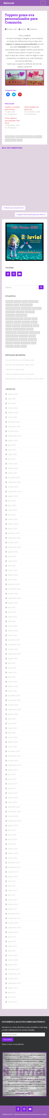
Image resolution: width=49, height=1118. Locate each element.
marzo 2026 (12, 408)
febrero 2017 (13, 904)
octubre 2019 (13, 760)
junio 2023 (12, 556)
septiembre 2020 (14, 709)
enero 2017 (12, 909)
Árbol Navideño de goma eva (31, 108)
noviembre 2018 (14, 811)
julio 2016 (12, 937)
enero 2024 (12, 528)
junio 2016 (12, 941)
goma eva (38, 137)
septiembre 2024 (14, 491)
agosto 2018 (13, 825)
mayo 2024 (12, 510)
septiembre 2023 (14, 547)
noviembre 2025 (14, 426)
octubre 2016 (13, 923)
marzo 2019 (12, 793)
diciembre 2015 (14, 969)
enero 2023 (12, 579)
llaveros (30, 329)
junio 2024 (12, 505)
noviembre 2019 (14, 756)
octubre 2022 (13, 593)
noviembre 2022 (14, 589)
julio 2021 (12, 663)
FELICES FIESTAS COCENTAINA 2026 (19, 360)
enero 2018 (12, 858)
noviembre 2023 (14, 538)
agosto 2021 (13, 658)
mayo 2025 (12, 454)
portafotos (23, 339)
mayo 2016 (12, 946)
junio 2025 (12, 450)
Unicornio (9, 346)
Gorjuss (34, 322)
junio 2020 (12, 723)
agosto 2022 (13, 603)
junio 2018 (12, 835)
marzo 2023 (12, 570)
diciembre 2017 (14, 862)
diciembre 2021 (14, 640)
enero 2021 (12, 691)
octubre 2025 (13, 431)
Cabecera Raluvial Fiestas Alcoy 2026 (19, 374)
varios (19, 140)
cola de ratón (26, 308)
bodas (25, 301)
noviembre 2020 (14, 700)
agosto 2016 (13, 932)
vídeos (23, 346)
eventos (27, 319)
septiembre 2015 (14, 983)
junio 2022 (12, 612)
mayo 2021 (12, 672)
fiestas (34, 319)
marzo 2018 (12, 849)
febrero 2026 (13, 412)
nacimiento (23, 336)
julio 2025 (12, 445)
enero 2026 (12, 417)
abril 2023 (12, 566)
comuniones (10, 137)
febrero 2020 (13, 742)
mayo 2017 (12, 890)
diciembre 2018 (14, 807)
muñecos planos (11, 336)
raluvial (23, 29)
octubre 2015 (13, 978)
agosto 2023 (13, 552)
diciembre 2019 (14, 751)
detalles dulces (21, 315)
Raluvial (9, 3)
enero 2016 (12, 964)
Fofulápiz (17, 322)
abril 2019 (12, 788)
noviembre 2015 (14, 974)
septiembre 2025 (14, 436)
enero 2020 (12, 746)
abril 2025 (12, 459)
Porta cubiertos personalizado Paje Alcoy (12, 120)
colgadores (37, 308)
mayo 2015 (12, 1002)
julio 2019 (12, 774)
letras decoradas (19, 329)
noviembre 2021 (14, 644)
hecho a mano (26, 326)
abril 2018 (12, 844)
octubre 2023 (13, 542)
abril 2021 (12, 677)
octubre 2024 (13, 487)
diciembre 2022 (14, 584)
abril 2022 (12, 621)
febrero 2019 (13, 797)
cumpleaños (30, 312)
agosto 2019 (13, 770)
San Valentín (26, 343)
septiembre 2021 (14, 654)
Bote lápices (33, 301)
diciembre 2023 (14, 533)
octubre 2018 (13, 816)
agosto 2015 (13, 988)
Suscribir (7, 1039)
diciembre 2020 (14, 695)
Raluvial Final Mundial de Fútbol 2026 (19, 365)
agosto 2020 (13, 714)
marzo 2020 (12, 737)
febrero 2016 (13, 960)
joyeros (8, 329)
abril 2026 (12, 403)
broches (9, 305)
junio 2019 (12, 779)
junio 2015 (12, 997)
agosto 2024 (13, 496)
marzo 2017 (12, 900)
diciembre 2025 (14, 422)
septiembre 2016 (14, 927)
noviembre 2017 (14, 867)
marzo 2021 (12, 682)
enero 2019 (12, 802)
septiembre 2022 (14, 598)
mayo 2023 (12, 561)
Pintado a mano (11, 339)
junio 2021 (12, 668)
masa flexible (34, 333)
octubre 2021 (13, 649)
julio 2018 (12, 830)
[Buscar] (41, 287)
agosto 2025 (13, 440)
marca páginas (23, 333)
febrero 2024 (13, 524)
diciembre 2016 (14, 913)
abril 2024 (12, 515)
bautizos (18, 301)
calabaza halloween (13, 308)
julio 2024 (12, 501)
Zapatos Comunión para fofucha (12, 108)
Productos (33, 29)
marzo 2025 (12, 463)
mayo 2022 (12, 617)
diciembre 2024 (14, 477)
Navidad (32, 336)
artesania (9, 301)
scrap (34, 343)
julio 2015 (12, 992)
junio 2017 (12, 886)
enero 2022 (12, 635)
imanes (35, 326)
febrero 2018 (13, 853)
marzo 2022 (12, 626)
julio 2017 (12, 881)
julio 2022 (12, 607)
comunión (20, 312)
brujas (16, 305)
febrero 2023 (13, 575)
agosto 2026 (13, 394)
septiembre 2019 (14, 765)
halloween (16, 326)
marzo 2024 (12, 519)
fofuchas (9, 322)
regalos (16, 343)
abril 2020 (12, 733)
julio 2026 (12, 399)
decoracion (10, 315)
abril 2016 (12, 951)
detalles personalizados (24, 137)
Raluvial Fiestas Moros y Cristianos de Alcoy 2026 (24, 379)
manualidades (10, 140)
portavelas (32, 339)
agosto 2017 (13, 876)
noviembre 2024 (14, 482)
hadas (8, 326)
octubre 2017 (13, 872)
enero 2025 (12, 473)
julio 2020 (12, 719)
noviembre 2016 (14, 918)
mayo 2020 (12, 728)
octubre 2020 (13, 705)
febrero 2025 (13, 468)
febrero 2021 (13, 686)
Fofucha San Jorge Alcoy (14, 369)
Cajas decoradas (26, 305)
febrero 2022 (13, 630)
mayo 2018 (12, 839)
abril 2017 (12, 895)
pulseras (9, 343)
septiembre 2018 (14, 821)
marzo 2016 (12, 955)
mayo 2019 (12, 784)
